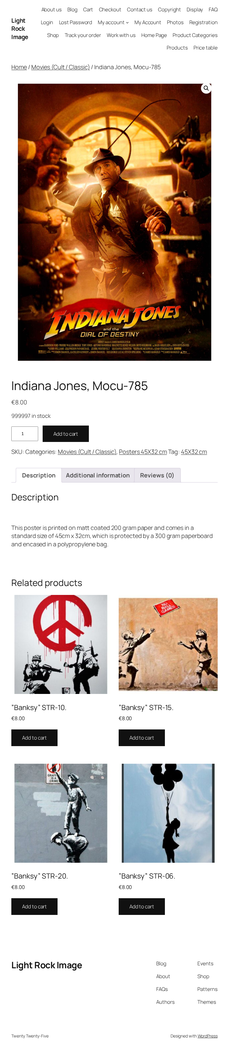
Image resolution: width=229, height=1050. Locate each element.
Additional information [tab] (98, 475)
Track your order (83, 35)
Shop (53, 35)
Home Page (154, 35)
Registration (203, 22)
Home (19, 67)
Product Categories (195, 35)
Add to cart (65, 433)
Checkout (110, 9)
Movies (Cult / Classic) (60, 67)
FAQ (213, 9)
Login (47, 22)
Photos (175, 22)
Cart (88, 9)
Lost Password (75, 22)
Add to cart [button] (34, 737)
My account (111, 22)
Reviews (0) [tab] (157, 475)
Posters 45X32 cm (143, 452)
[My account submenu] (127, 22)
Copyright (169, 9)
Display (195, 9)
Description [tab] (38, 475)
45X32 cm (194, 452)
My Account (147, 22)
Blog (72, 9)
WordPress (208, 1036)
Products (177, 47)
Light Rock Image (19, 28)
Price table (206, 47)
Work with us (121, 35)
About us (51, 9)
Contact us (139, 9)
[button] (206, 88)
